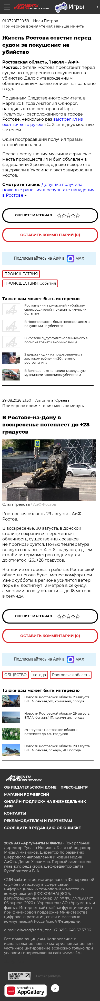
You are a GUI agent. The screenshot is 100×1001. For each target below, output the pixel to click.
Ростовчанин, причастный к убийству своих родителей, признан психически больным (55, 309)
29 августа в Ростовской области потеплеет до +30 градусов (50, 732)
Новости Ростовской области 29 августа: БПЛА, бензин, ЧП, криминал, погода (57, 699)
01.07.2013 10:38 (15, 21)
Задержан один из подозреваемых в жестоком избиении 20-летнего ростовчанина (53, 358)
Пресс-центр (74, 787)
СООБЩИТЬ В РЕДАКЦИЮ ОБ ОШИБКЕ (42, 828)
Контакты (15, 813)
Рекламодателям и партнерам (38, 820)
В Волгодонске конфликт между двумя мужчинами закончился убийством (55, 373)
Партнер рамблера (48, 976)
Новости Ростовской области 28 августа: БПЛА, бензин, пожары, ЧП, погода (57, 748)
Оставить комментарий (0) (50, 235)
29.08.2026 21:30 (16, 400)
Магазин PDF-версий (26, 794)
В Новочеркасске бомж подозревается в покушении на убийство (56, 324)
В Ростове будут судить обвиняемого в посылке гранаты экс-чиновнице (55, 340)
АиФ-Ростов (44, 504)
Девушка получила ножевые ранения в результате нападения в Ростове (48, 190)
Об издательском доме (30, 787)
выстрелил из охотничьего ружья (42, 122)
